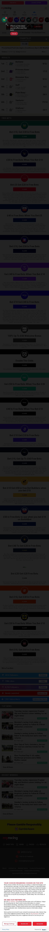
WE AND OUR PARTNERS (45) (15, 900)
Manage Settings (9, 924)
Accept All (40, 924)
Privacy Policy (5, 929)
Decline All (24, 924)
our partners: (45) (13, 901)
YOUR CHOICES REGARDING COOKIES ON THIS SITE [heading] (23, 883)
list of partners (35, 913)
